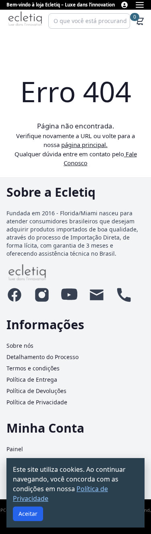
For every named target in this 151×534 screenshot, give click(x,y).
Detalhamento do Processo (42, 357)
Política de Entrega (31, 379)
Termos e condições (33, 368)
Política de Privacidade (36, 402)
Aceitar (28, 513)
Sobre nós (19, 345)
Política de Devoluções (36, 391)
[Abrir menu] (140, 5)
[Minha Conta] (124, 5)
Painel (14, 449)
